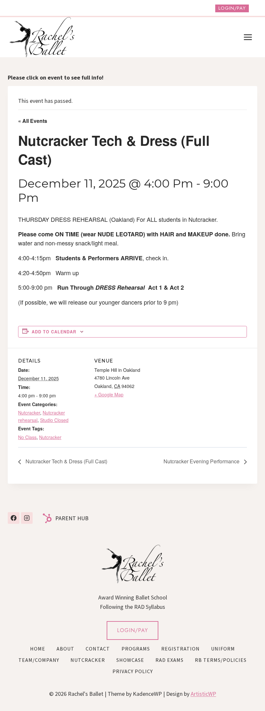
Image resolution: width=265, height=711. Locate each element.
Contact (98, 648)
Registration (180, 648)
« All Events (32, 120)
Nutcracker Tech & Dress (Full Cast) (65, 461)
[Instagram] (27, 518)
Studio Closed (54, 420)
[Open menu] (247, 37)
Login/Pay (232, 8)
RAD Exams (169, 660)
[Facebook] (13, 518)
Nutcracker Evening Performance (202, 461)
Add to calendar (54, 332)
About (65, 648)
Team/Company (38, 660)
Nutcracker (29, 412)
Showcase (130, 660)
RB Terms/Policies (221, 660)
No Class (27, 437)
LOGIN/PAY (132, 630)
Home (37, 648)
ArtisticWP (203, 693)
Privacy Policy (132, 671)
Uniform (223, 648)
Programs (136, 648)
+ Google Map (108, 394)
